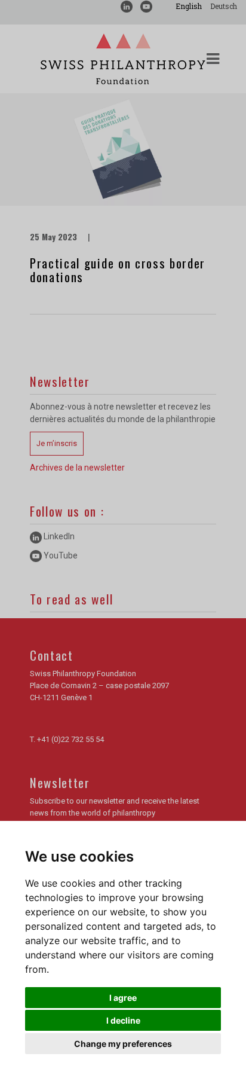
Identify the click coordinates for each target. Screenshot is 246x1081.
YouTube (60, 555)
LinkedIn (58, 536)
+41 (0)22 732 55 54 (70, 739)
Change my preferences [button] (123, 1044)
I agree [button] (123, 998)
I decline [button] (123, 1020)
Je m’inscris (56, 443)
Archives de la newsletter (77, 467)
